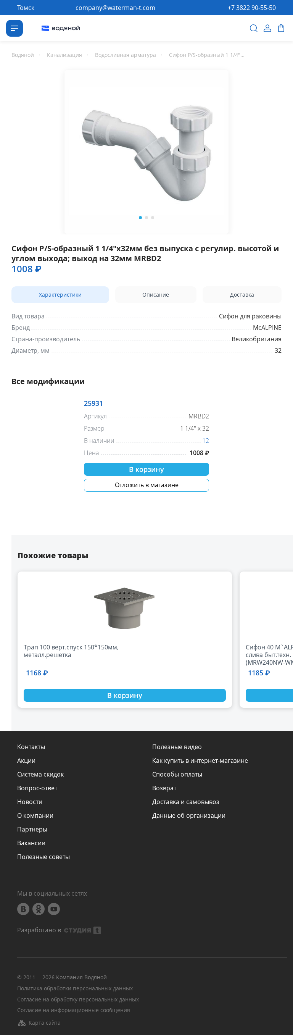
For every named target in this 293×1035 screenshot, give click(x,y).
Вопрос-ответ (37, 788)
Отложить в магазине (147, 485)
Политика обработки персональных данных (75, 988)
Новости (29, 802)
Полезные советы (43, 857)
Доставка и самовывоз (185, 802)
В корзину (146, 469)
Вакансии (31, 843)
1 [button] (140, 217)
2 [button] (146, 217)
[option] (146, 150)
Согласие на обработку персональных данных (78, 999)
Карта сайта (45, 1022)
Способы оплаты (177, 774)
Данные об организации (188, 815)
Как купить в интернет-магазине (200, 760)
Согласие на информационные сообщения (73, 1010)
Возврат (164, 788)
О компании (35, 815)
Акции (26, 760)
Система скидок (40, 774)
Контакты (31, 747)
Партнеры (32, 829)
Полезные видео (177, 747)
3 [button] (152, 217)
